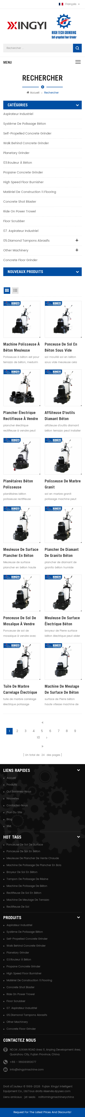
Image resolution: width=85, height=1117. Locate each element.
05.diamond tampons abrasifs (26, 240)
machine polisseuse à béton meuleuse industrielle (21, 347)
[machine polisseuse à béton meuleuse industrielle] (21, 319)
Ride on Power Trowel (19, 211)
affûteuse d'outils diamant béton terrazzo (60, 416)
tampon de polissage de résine (27, 879)
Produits (12, 785)
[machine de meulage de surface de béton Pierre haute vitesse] (63, 661)
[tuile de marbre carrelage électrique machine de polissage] (21, 661)
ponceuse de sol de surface (25, 845)
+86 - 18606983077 (23, 1062)
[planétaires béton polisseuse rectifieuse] (21, 456)
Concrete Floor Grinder (20, 260)
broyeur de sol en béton (22, 872)
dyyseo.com (62, 1091)
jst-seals (29, 1097)
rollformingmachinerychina (56, 1097)
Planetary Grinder (16, 152)
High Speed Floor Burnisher (23, 182)
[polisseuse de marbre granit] (63, 456)
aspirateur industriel (18, 114)
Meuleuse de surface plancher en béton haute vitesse (20, 553)
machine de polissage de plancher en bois (34, 865)
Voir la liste (15, 290)
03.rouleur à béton (17, 162)
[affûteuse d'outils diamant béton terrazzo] (63, 387)
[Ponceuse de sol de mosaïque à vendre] (21, 593)
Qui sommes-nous (19, 792)
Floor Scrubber (14, 221)
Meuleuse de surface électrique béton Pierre (62, 621)
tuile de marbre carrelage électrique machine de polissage (21, 689)
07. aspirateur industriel (20, 230)
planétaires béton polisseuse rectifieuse (18, 484)
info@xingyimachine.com (27, 1070)
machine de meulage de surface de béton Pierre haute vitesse (62, 689)
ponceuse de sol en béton (23, 851)
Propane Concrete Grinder (23, 172)
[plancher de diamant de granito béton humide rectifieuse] (63, 524)
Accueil (34, 93)
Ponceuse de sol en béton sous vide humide (61, 347)
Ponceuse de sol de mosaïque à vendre (19, 621)
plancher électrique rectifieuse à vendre (20, 415)
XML (9, 826)
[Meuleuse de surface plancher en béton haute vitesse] (21, 524)
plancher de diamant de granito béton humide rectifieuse (62, 553)
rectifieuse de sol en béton (24, 893)
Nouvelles (13, 799)
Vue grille (7, 290)
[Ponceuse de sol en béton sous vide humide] (63, 319)
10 (38, 737)
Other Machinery (15, 250)
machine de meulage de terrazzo (28, 900)
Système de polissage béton (24, 123)
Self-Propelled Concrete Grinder (27, 133)
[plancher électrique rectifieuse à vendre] (21, 387)
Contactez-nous (17, 805)
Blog (9, 819)
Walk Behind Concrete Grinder (26, 143)
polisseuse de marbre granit (63, 484)
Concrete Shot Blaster (19, 201)
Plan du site (14, 812)
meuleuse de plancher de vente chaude (33, 858)
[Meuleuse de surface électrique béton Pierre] (63, 593)
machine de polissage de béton (27, 886)
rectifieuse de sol (18, 907)
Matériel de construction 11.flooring (29, 191)
